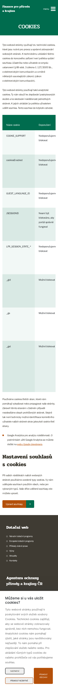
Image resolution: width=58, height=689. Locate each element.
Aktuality (13, 555)
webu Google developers (29, 444)
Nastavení (14, 671)
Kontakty (13, 560)
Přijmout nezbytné (19, 681)
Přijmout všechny (43, 675)
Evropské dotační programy (21, 541)
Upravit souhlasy (14, 504)
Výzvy (11, 550)
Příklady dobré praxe (18, 546)
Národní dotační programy (21, 536)
